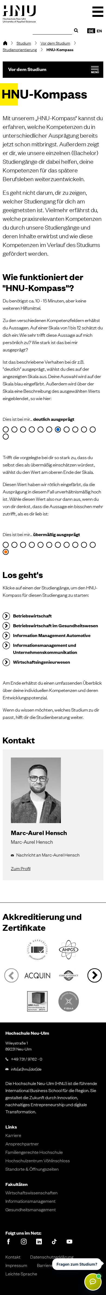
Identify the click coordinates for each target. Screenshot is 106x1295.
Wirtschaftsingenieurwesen (41, 662)
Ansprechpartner (22, 1143)
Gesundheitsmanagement (30, 1209)
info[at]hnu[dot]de (26, 1069)
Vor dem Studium (55, 42)
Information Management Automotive (52, 635)
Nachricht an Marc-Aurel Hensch (48, 855)
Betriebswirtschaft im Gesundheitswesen (55, 625)
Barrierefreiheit (51, 1265)
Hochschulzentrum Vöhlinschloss (37, 1160)
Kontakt (12, 1257)
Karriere (13, 1135)
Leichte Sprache (21, 1274)
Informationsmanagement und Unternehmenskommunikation (45, 648)
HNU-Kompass (59, 49)
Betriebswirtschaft (32, 616)
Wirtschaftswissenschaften (31, 1192)
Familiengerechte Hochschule (34, 1152)
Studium (24, 42)
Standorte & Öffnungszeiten (32, 1169)
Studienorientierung (20, 49)
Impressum (16, 1265)
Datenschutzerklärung (51, 1257)
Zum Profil (20, 868)
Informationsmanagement (30, 1201)
